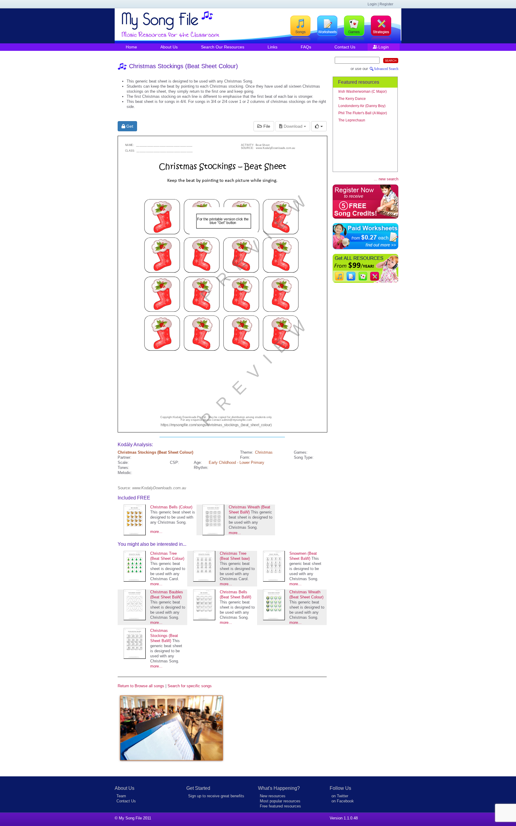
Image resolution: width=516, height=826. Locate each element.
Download (293, 126)
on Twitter (339, 796)
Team (121, 796)
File (266, 126)
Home (131, 47)
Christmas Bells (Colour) (171, 507)
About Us (169, 47)
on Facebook (342, 801)
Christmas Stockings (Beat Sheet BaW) (164, 635)
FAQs (306, 47)
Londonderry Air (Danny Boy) (362, 106)
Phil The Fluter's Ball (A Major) (362, 113)
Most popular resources (280, 801)
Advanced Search (386, 69)
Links (272, 47)
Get (129, 126)
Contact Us (344, 47)
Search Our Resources (222, 47)
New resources (272, 796)
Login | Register (380, 4)
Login (383, 47)
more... (156, 531)
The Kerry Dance (352, 99)
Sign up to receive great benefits (216, 796)
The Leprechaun (351, 120)
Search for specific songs (190, 686)
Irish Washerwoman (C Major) (362, 91)
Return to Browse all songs (141, 686)
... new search (386, 179)
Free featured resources (280, 806)
